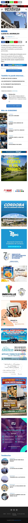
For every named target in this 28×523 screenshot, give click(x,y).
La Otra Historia (21, 513)
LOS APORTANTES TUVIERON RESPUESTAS (12, 81)
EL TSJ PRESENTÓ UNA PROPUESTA (11, 84)
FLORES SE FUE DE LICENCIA (9, 78)
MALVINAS (15, 515)
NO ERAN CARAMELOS (7, 87)
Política (9, 513)
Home (4, 513)
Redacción (10, 36)
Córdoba (14, 513)
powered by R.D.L (17, 520)
